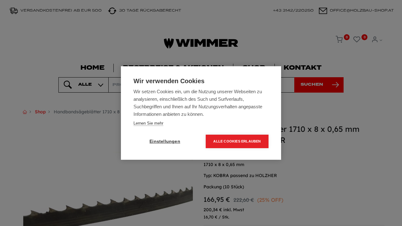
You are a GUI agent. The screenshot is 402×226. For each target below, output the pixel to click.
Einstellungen (164, 141)
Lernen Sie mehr (148, 123)
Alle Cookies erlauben (237, 141)
